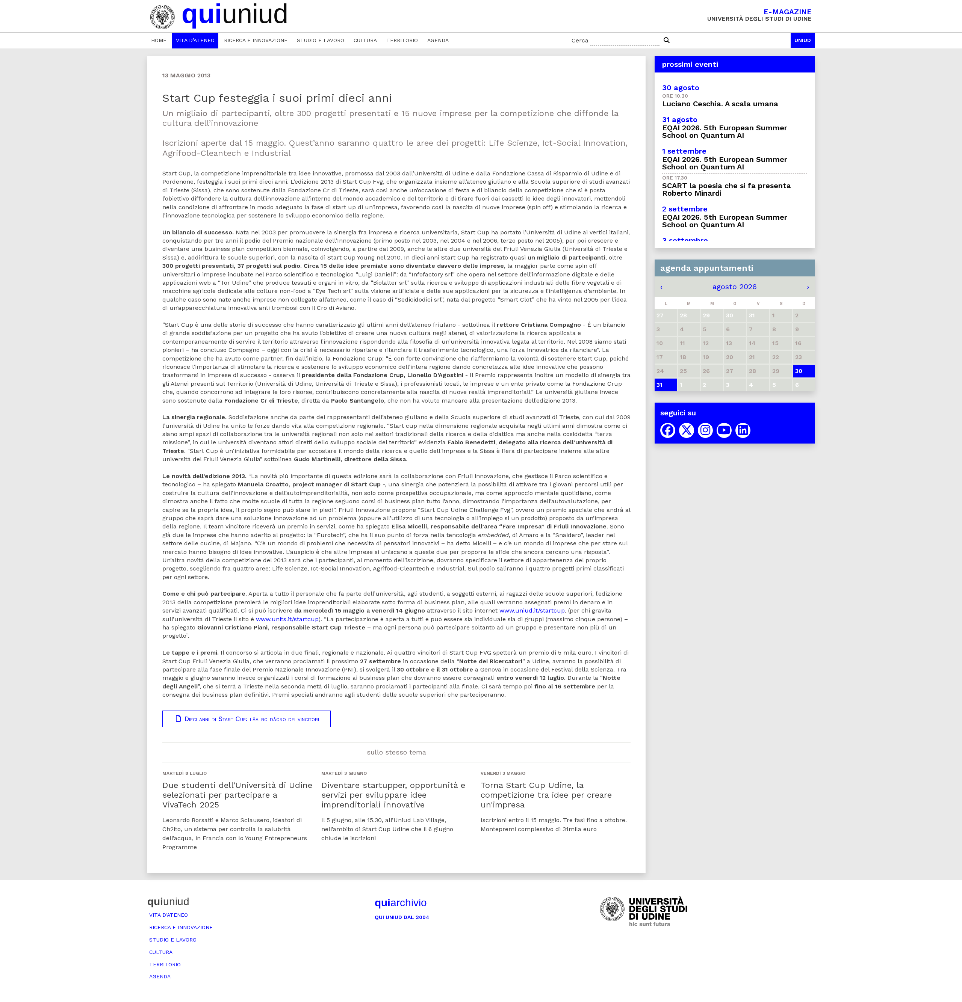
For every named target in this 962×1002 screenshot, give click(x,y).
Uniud (802, 40)
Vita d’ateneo (195, 40)
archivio (401, 902)
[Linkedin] (742, 430)
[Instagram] (705, 430)
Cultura (365, 40)
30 (798, 370)
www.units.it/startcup (287, 619)
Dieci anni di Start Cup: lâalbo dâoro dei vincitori (250, 719)
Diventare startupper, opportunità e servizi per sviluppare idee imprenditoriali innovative (393, 795)
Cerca (580, 40)
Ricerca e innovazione (255, 40)
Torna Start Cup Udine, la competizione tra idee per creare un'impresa (546, 795)
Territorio (402, 40)
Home (158, 40)
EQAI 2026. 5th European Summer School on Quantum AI (724, 131)
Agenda (438, 40)
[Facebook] (667, 430)
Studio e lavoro (320, 40)
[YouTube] (724, 430)
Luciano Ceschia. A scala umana (720, 103)
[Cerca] (666, 40)
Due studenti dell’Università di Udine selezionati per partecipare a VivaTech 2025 (237, 795)
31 (659, 384)
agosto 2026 (734, 286)
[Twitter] (686, 430)
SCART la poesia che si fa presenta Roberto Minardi (726, 189)
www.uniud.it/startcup (532, 610)
